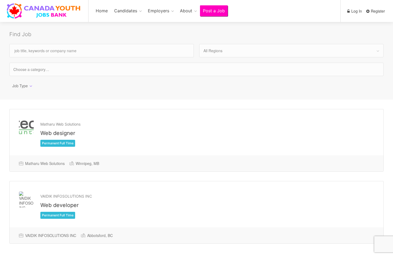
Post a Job (214, 10)
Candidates (125, 10)
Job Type (20, 85)
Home (102, 10)
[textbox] (36, 69)
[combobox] (291, 50)
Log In (356, 11)
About (186, 10)
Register (377, 11)
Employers (158, 10)
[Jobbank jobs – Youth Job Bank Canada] (44, 14)
